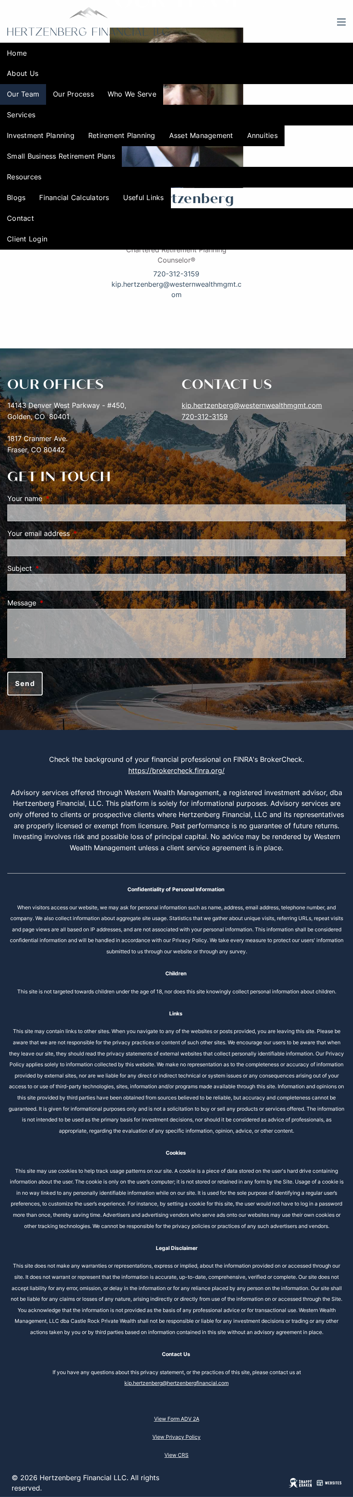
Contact (20, 218)
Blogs (16, 197)
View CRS (176, 1455)
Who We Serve (132, 94)
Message (56, 602)
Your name (59, 498)
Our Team (23, 94)
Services (21, 114)
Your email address (73, 533)
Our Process (73, 94)
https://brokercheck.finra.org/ (176, 770)
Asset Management (201, 135)
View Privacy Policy (176, 1437)
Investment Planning (40, 135)
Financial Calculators (74, 197)
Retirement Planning (121, 135)
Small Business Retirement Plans (61, 156)
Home (17, 53)
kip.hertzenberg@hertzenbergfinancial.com (176, 1383)
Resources (24, 176)
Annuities (262, 135)
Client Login (27, 239)
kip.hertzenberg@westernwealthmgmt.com (252, 405)
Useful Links (143, 197)
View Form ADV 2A (176, 1419)
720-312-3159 (176, 273)
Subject (54, 568)
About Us (22, 73)
